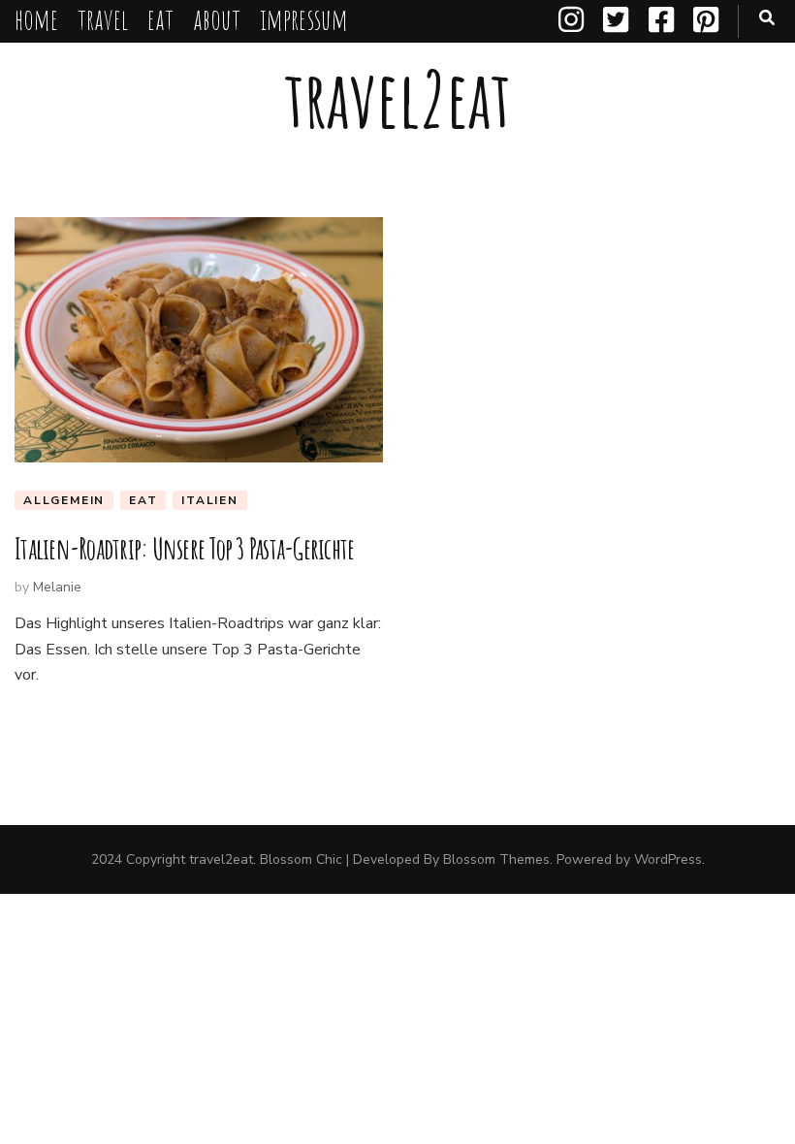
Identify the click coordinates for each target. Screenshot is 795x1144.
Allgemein (64, 500)
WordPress (668, 859)
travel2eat (397, 98)
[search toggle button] (767, 18)
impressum (304, 19)
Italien (209, 500)
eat (160, 19)
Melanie (57, 587)
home (36, 19)
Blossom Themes (496, 859)
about (216, 19)
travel (103, 19)
